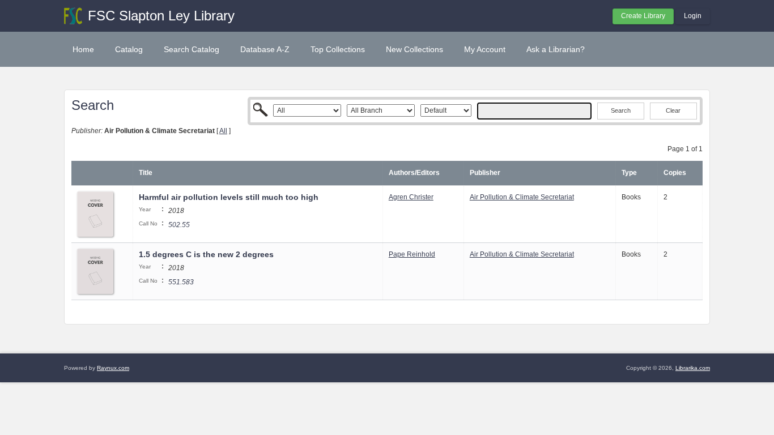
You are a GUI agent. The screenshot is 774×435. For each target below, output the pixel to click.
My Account (484, 49)
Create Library (643, 16)
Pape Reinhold (412, 254)
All (223, 131)
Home (83, 49)
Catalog (129, 49)
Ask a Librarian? (555, 49)
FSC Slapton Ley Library (161, 15)
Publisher (485, 173)
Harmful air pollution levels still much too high (228, 197)
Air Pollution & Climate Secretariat (522, 197)
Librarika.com (692, 368)
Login (692, 16)
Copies (675, 173)
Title (145, 173)
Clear (673, 110)
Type (629, 173)
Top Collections (338, 49)
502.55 (179, 225)
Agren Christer (411, 197)
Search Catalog (191, 49)
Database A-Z (265, 49)
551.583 (181, 282)
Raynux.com (113, 368)
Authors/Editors (414, 173)
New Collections (414, 49)
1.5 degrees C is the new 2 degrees (206, 254)
